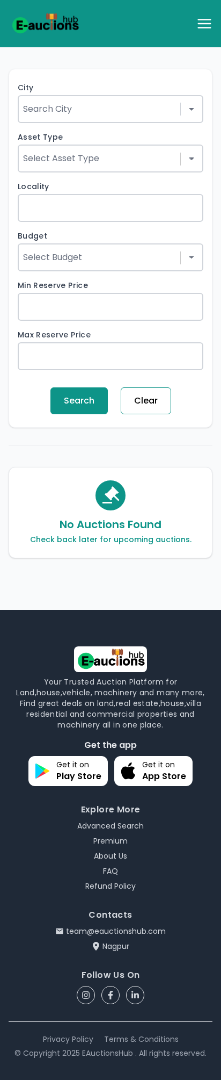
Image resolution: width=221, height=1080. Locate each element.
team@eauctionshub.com (116, 931)
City (25, 87)
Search (79, 400)
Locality (33, 186)
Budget (32, 236)
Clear (146, 400)
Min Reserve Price (53, 285)
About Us (110, 856)
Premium (110, 841)
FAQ (110, 871)
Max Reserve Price (54, 334)
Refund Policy (110, 886)
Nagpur (115, 946)
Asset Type (40, 137)
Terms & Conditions (141, 1039)
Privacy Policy (68, 1039)
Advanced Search (110, 825)
